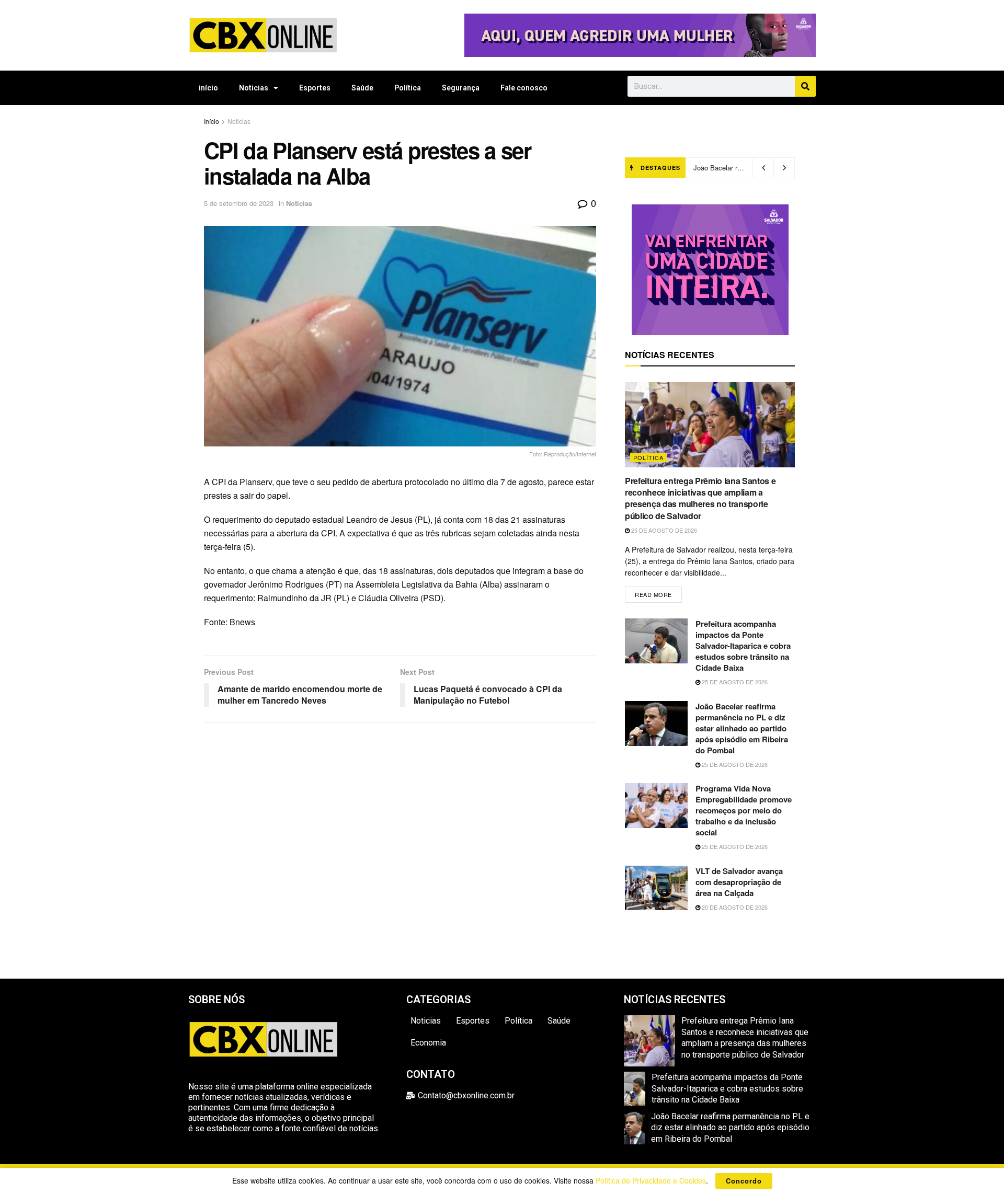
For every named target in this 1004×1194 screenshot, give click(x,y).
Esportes (314, 88)
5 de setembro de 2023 (238, 203)
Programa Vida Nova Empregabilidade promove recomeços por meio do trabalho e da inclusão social (743, 810)
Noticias (253, 88)
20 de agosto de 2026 (734, 907)
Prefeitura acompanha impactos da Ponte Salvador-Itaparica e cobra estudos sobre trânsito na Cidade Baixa (743, 645)
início (208, 88)
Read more (658, 593)
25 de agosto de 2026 (663, 530)
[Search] (805, 86)
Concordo (744, 1181)
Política (407, 88)
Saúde (362, 88)
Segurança (461, 88)
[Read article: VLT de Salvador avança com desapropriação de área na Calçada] (656, 888)
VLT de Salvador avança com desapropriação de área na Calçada (739, 882)
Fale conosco (523, 88)
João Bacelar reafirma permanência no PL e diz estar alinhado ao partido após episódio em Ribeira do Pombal (741, 728)
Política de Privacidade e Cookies (651, 1180)
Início (211, 121)
